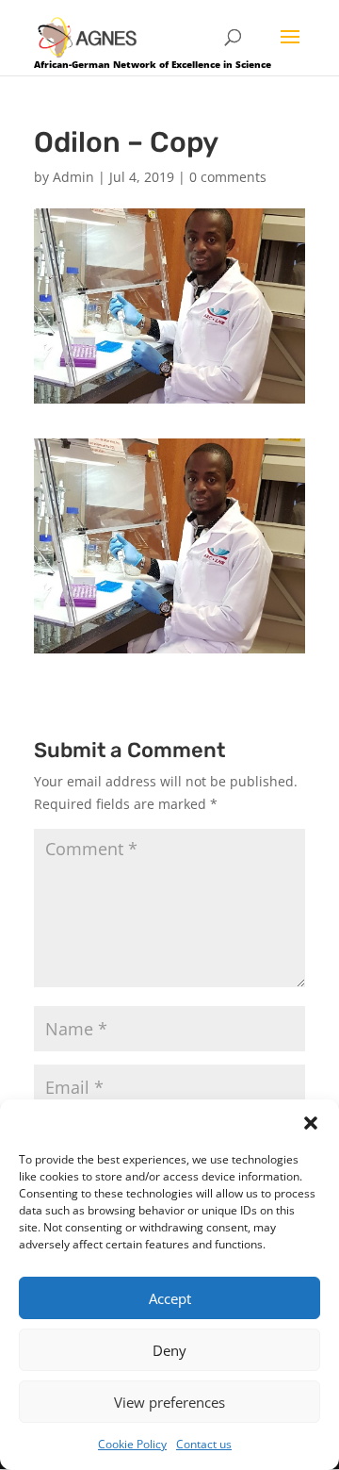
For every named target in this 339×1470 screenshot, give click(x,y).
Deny (169, 1350)
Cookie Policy (132, 1444)
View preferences (169, 1402)
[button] (310, 1123)
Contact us (204, 1444)
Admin (73, 177)
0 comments (227, 177)
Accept (170, 1298)
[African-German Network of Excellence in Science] (87, 36)
